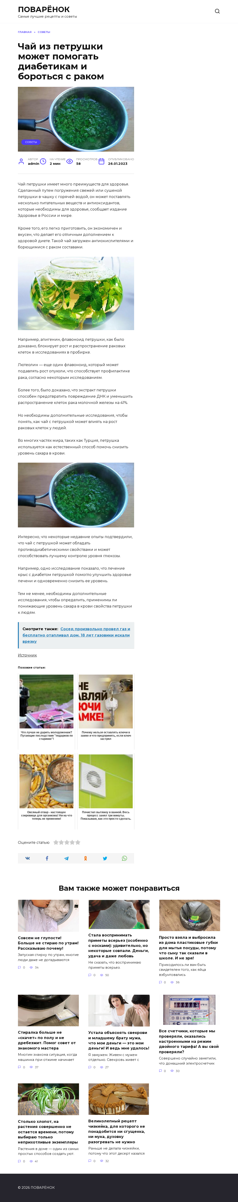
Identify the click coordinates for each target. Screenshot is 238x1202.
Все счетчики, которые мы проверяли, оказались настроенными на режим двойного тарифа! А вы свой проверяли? (189, 1041)
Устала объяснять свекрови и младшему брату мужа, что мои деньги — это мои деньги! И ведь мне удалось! (118, 1040)
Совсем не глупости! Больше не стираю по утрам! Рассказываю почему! (48, 943)
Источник (27, 655)
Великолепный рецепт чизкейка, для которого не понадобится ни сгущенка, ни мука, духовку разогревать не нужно (116, 1131)
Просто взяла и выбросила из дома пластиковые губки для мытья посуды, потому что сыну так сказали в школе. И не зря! (188, 947)
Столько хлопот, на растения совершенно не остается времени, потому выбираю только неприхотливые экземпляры (48, 1131)
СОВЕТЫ (31, 142)
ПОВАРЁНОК (44, 9)
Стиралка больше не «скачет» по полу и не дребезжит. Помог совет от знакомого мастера (47, 1040)
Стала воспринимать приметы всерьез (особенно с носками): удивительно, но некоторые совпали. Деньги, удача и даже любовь (118, 945)
